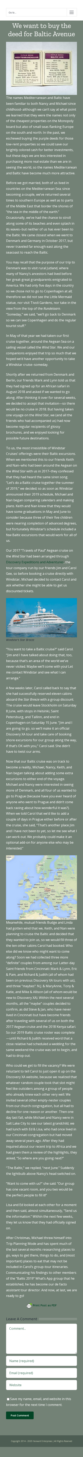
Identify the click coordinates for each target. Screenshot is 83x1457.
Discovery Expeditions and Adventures (35, 562)
